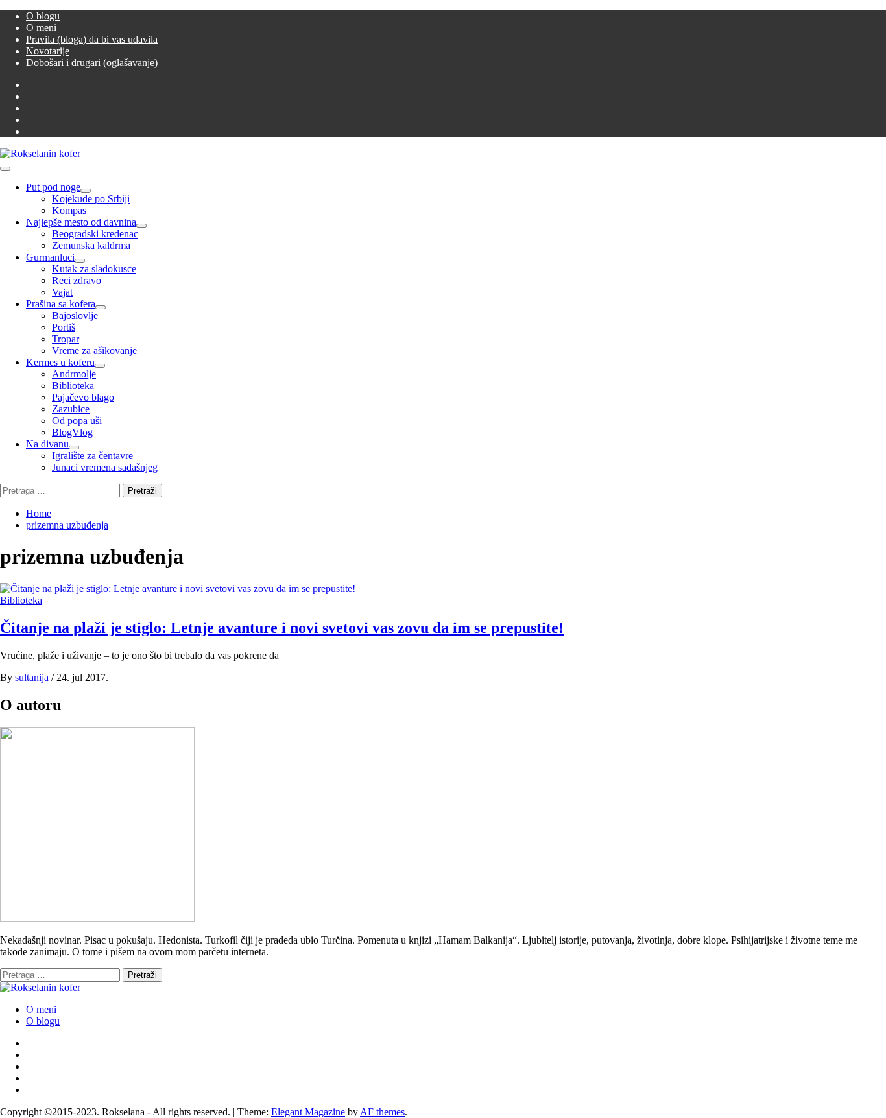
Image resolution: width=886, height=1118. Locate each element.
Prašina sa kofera (60, 303)
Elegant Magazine (308, 1111)
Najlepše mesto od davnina (81, 222)
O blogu (43, 15)
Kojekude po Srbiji (91, 198)
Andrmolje (74, 373)
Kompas (69, 210)
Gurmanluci (50, 257)
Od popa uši (77, 420)
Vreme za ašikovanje (94, 350)
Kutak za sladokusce (94, 268)
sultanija (33, 677)
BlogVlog (72, 432)
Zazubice (71, 408)
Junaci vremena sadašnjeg (105, 467)
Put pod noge (53, 187)
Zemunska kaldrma (91, 245)
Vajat (62, 292)
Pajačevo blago (83, 397)
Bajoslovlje (75, 315)
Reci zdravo (76, 280)
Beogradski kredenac (95, 233)
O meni (41, 27)
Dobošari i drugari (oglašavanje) (92, 62)
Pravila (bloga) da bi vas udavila (92, 39)
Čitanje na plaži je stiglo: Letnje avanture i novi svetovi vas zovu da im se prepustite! (282, 627)
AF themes (382, 1111)
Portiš (63, 327)
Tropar (65, 338)
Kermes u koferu (60, 362)
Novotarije (47, 50)
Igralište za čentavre (92, 455)
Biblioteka (73, 385)
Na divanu (47, 443)
